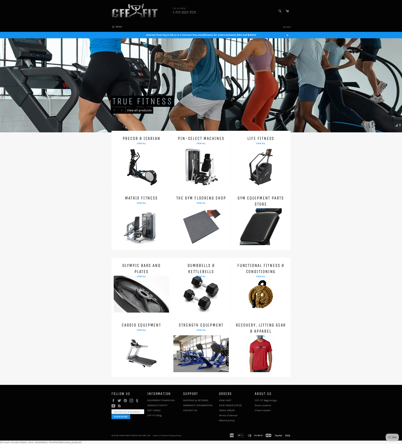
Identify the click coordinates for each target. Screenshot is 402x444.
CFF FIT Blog (154, 415)
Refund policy (227, 420)
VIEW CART (225, 400)
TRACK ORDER (227, 410)
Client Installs (263, 410)
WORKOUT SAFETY (157, 405)
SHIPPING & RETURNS (195, 400)
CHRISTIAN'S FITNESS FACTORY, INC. (135, 435)
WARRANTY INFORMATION (197, 405)
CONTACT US (190, 410)
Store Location (263, 405)
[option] (201, 85)
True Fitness (142, 101)
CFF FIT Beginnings (266, 400)
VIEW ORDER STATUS (230, 405)
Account (287, 27)
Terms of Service (228, 415)
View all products (139, 110)
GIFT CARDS (154, 410)
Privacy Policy (175, 435)
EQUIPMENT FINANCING (161, 400)
